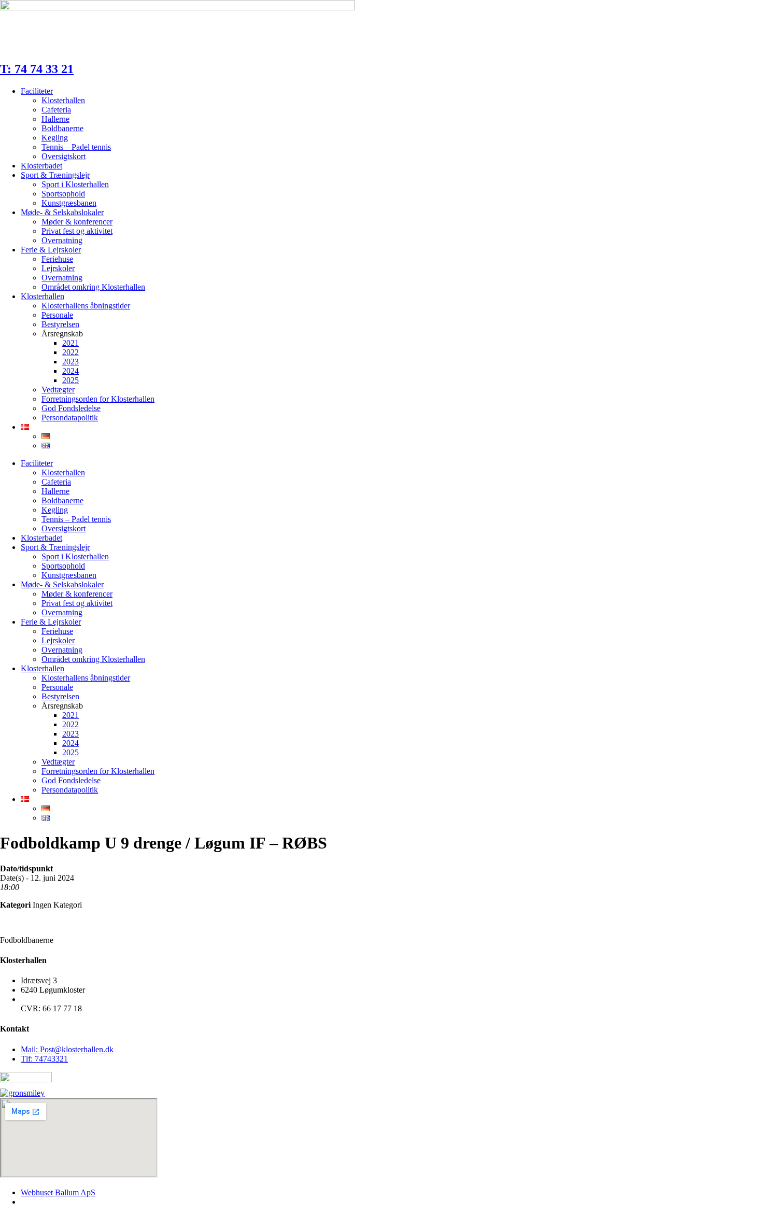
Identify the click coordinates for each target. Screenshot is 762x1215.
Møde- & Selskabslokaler (62, 212)
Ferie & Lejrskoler (51, 249)
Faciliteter (37, 91)
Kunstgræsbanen (68, 203)
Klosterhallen (63, 100)
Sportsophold (63, 193)
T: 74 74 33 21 (37, 69)
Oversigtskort (63, 156)
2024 (70, 370)
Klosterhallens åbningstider (85, 305)
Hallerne (55, 119)
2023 (70, 361)
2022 (70, 352)
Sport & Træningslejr (55, 175)
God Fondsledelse (71, 408)
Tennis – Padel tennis (76, 147)
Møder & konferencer (76, 221)
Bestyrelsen (60, 324)
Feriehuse (57, 259)
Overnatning (61, 240)
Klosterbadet (41, 165)
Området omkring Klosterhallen (93, 286)
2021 (70, 342)
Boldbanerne (62, 128)
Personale (57, 314)
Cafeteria (56, 109)
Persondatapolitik (69, 417)
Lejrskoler (58, 268)
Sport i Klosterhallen (75, 184)
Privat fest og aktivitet (76, 231)
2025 (70, 380)
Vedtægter (58, 389)
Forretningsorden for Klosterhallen (97, 398)
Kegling (54, 137)
